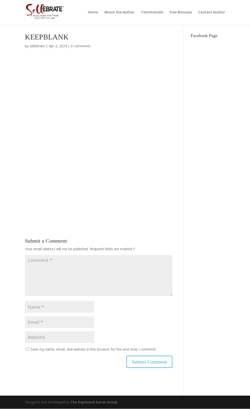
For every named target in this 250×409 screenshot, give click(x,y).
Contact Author (211, 12)
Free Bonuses (181, 12)
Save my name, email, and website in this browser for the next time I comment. (93, 349)
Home (93, 12)
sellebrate (37, 46)
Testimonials (152, 12)
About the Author (119, 12)
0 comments (81, 46)
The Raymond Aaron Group (93, 402)
